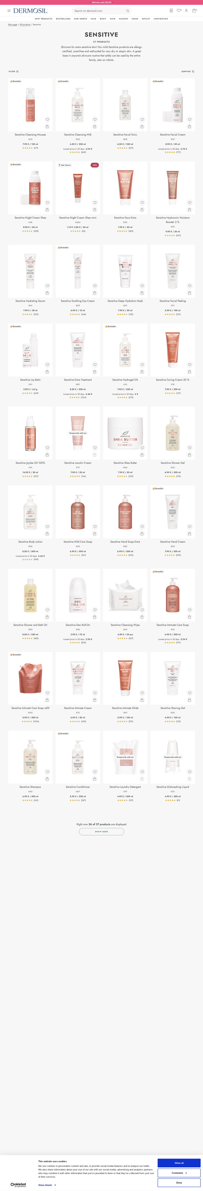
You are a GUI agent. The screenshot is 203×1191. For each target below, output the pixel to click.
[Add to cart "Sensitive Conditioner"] (95, 779)
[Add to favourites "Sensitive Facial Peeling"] (189, 286)
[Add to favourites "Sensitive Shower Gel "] (189, 448)
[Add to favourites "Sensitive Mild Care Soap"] (95, 526)
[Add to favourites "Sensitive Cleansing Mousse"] (47, 119)
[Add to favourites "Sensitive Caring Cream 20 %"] (189, 364)
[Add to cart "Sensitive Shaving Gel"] (189, 700)
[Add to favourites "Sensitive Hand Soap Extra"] (142, 526)
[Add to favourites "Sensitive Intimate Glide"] (142, 693)
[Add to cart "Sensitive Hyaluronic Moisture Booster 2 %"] (189, 210)
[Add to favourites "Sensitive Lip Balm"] (47, 364)
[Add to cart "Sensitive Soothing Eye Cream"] (95, 293)
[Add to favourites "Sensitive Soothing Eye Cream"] (95, 286)
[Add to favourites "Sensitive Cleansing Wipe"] (142, 610)
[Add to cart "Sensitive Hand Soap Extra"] (142, 534)
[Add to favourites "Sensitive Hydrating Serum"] (47, 286)
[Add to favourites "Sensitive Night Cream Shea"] (47, 202)
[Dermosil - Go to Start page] (30, 10)
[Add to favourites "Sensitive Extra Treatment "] (95, 364)
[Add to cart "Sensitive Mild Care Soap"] (95, 534)
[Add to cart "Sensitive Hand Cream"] (189, 534)
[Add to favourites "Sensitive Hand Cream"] (189, 526)
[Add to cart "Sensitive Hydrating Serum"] (47, 293)
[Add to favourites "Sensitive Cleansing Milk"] (95, 119)
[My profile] (186, 10)
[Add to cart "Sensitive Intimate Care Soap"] (189, 617)
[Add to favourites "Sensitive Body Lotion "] (47, 526)
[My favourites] (178, 10)
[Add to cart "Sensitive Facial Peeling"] (189, 293)
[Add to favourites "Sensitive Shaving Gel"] (189, 693)
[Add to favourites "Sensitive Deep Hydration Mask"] (142, 286)
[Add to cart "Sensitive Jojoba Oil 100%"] (47, 455)
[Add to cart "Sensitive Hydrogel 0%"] (142, 372)
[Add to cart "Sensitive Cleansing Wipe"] (142, 617)
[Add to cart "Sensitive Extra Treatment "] (95, 372)
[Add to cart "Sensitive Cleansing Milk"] (95, 126)
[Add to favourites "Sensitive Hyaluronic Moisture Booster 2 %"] (189, 202)
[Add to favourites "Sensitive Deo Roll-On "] (95, 610)
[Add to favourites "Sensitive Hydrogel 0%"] (142, 364)
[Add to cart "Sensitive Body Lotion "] (47, 534)
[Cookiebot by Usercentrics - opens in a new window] (18, 1185)
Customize (177, 1172)
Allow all (179, 1163)
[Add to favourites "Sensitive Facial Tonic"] (142, 119)
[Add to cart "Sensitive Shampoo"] (47, 779)
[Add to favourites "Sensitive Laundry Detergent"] (142, 772)
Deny (179, 1182)
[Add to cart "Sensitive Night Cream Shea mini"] (95, 210)
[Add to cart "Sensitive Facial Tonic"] (142, 126)
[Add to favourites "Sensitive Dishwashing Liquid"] (189, 772)
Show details (45, 1185)
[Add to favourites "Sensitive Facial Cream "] (189, 119)
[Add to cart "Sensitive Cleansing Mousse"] (47, 126)
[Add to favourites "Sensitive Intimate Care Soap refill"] (47, 693)
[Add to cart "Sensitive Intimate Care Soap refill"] (47, 700)
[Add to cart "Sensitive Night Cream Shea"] (47, 210)
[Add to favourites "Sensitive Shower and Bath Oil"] (47, 610)
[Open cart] (194, 10)
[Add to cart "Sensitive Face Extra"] (142, 210)
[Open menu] (9, 10)
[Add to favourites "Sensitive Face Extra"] (142, 202)
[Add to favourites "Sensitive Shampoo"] (47, 772)
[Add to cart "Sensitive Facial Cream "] (189, 126)
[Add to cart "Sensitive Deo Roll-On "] (95, 617)
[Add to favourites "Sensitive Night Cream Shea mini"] (95, 202)
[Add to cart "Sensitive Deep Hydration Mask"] (142, 293)
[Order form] (171, 10)
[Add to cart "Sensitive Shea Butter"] (142, 455)
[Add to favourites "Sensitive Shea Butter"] (142, 448)
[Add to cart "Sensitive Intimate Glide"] (142, 700)
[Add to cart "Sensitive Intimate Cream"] (95, 700)
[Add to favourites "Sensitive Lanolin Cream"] (95, 448)
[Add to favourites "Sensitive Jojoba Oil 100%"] (47, 448)
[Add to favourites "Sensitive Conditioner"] (95, 772)
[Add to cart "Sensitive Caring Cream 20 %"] (189, 372)
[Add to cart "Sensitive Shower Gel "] (189, 455)
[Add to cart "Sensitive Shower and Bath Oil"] (47, 617)
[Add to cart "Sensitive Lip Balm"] (47, 372)
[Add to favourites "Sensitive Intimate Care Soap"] (189, 610)
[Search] (127, 10)
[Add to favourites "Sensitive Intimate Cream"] (95, 693)
